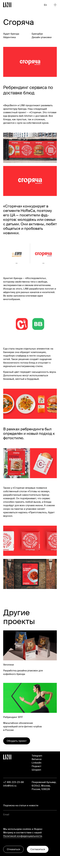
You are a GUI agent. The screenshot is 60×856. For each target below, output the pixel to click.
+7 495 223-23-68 (13, 782)
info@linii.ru (9, 785)
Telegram (37, 755)
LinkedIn (36, 762)
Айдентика (9, 37)
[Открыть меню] (55, 4)
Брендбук (37, 33)
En (45, 5)
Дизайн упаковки (42, 37)
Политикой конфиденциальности (22, 836)
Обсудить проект (17, 740)
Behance (37, 759)
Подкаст (36, 766)
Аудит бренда (11, 33)
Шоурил (36, 769)
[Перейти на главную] (7, 4)
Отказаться (13, 849)
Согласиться (37, 849)
